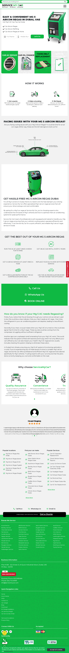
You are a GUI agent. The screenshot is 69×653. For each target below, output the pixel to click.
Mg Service (56, 540)
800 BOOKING (8, 573)
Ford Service (22, 532)
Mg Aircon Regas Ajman (13, 459)
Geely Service (40, 532)
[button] (34, 399)
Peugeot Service (6, 545)
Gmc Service (57, 532)
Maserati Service (58, 538)
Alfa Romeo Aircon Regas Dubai (36, 454)
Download (4, 607)
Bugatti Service (40, 527)
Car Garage (4, 603)
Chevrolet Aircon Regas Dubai (35, 487)
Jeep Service (22, 536)
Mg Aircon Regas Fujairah (14, 465)
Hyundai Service (40, 534)
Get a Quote (46, 514)
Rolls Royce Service (59, 545)
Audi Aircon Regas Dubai (35, 463)
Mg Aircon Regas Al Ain (13, 462)
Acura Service (5, 525)
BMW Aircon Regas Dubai (34, 472)
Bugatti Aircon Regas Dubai (34, 477)
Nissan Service (40, 543)
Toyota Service (57, 547)
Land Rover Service (7, 538)
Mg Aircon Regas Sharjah (14, 473)
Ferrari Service (57, 530)
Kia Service (39, 536)
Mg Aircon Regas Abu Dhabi (13, 454)
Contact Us (4, 600)
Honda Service (5, 534)
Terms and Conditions (7, 618)
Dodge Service (40, 530)
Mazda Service (5, 540)
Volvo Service (23, 549)
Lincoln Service (40, 538)
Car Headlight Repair (56, 472)
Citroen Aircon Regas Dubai (34, 492)
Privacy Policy (5, 620)
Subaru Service (23, 547)
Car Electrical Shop (56, 478)
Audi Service (56, 525)
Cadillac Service (57, 527)
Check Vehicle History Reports (57, 459)
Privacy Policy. (8, 651)
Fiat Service (4, 532)
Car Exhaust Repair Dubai (58, 475)
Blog (2, 605)
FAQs (2, 598)
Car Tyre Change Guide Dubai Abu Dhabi (57, 467)
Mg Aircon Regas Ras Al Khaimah (13, 469)
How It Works (5, 596)
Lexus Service (23, 538)
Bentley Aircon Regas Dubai (35, 467)
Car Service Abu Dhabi (7, 613)
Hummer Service (24, 534)
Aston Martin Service (42, 525)
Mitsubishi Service (24, 543)
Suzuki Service (40, 547)
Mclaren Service (23, 540)
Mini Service (4, 543)
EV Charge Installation (7, 609)
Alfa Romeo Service (24, 525)
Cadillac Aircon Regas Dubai (34, 482)
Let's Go (37, 36)
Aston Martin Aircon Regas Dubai (34, 459)
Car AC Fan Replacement (58, 484)
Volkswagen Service (7, 549)
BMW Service (23, 527)
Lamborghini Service (59, 536)
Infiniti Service (57, 534)
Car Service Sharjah (7, 611)
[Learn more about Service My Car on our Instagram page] (10, 631)
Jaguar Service (5, 536)
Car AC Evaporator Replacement (55, 454)
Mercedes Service (41, 540)
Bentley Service (6, 527)
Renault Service (40, 545)
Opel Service (57, 543)
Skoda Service (5, 547)
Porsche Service (23, 545)
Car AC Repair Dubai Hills (58, 481)
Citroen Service (23, 530)
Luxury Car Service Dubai (58, 463)
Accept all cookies (56, 649)
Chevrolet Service (6, 530)
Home (3, 594)
